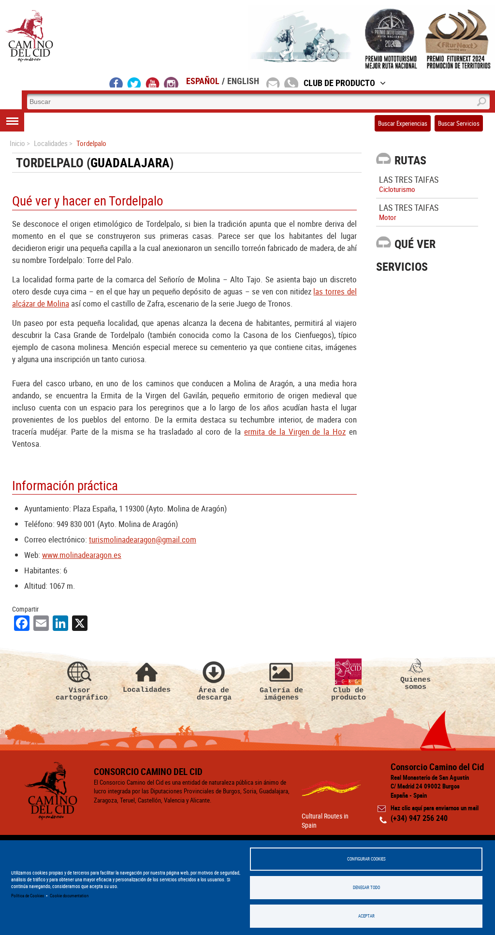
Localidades (147, 690)
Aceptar (366, 916)
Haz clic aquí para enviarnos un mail (435, 808)
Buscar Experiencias (402, 123)
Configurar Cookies (366, 859)
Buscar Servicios (459, 123)
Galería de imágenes (281, 694)
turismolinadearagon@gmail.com (142, 539)
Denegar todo (366, 887)
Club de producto (348, 694)
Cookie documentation (69, 895)
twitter (134, 82)
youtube (153, 82)
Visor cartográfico (80, 694)
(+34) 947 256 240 (419, 818)
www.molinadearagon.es (81, 554)
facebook (116, 82)
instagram (171, 82)
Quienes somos (415, 683)
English (243, 81)
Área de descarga (214, 694)
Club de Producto (339, 82)
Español (202, 81)
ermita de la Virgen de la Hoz (295, 431)
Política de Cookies (27, 895)
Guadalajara (130, 162)
